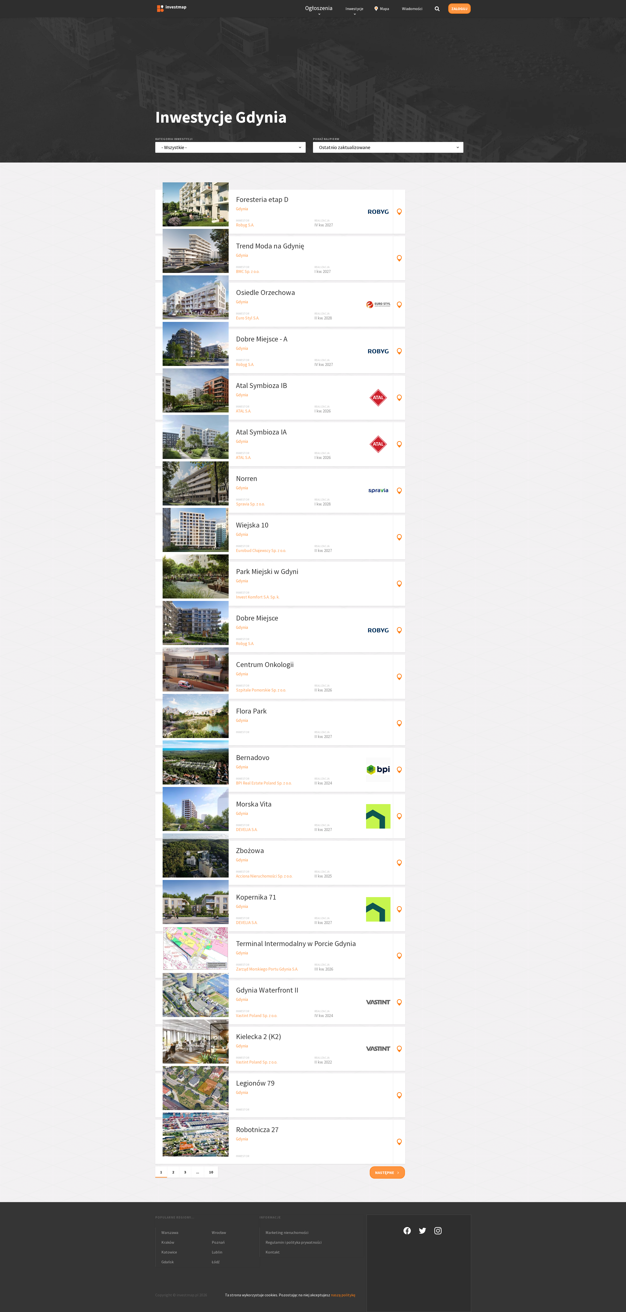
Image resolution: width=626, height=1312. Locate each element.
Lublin (217, 1252)
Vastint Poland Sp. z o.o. (256, 1015)
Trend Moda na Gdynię (270, 245)
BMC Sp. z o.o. (247, 271)
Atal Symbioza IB (261, 385)
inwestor (242, 220)
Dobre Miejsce (257, 617)
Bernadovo (252, 757)
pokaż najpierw (326, 139)
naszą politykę (343, 1294)
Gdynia (242, 208)
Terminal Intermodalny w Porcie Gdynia (296, 943)
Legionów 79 (255, 1083)
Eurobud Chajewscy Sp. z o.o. (261, 550)
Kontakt (273, 1252)
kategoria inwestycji (174, 139)
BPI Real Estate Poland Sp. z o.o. (264, 783)
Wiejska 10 (252, 524)
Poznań (218, 1242)
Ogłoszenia (319, 8)
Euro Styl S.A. (247, 318)
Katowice (169, 1252)
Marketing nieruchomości (287, 1232)
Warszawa (169, 1232)
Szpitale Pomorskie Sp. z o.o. (261, 690)
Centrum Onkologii (265, 664)
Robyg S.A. (245, 225)
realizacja (322, 220)
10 (211, 1172)
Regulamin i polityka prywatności (294, 1242)
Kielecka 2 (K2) (258, 1036)
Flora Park (251, 710)
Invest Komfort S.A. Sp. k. (257, 597)
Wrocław (219, 1232)
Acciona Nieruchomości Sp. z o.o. (264, 876)
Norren (246, 478)
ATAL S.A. (243, 411)
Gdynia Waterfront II (267, 990)
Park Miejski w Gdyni (267, 571)
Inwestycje (354, 8)
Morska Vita (254, 803)
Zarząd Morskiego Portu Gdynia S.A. (267, 969)
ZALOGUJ (459, 8)
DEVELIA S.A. (246, 829)
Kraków (167, 1242)
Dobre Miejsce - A (261, 338)
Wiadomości (412, 8)
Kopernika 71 (256, 897)
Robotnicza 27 (257, 1129)
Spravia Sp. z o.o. (250, 504)
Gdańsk (167, 1261)
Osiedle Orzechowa (265, 292)
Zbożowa (250, 850)
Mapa (384, 8)
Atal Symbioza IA (261, 431)
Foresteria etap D (262, 199)
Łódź (216, 1261)
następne (384, 1172)
